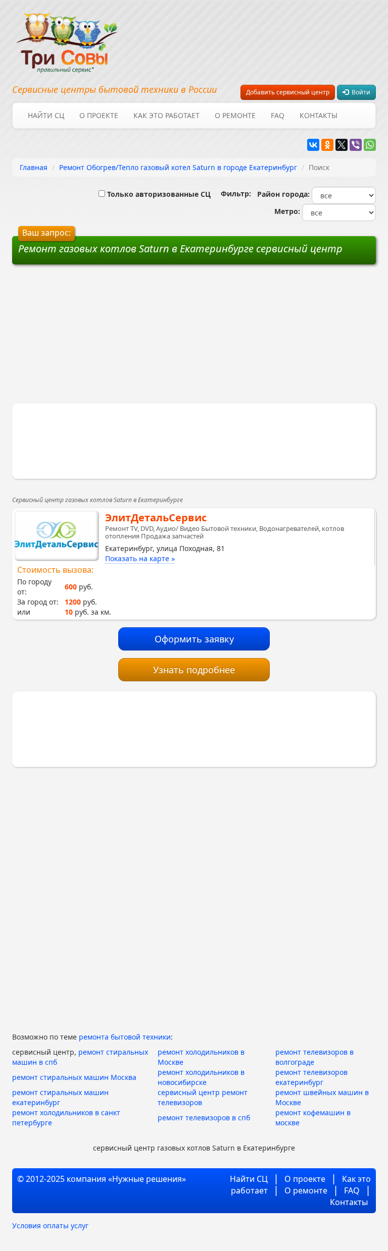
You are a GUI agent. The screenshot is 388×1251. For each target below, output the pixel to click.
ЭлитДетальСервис (156, 517)
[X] (341, 145)
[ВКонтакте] (313, 145)
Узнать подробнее (194, 670)
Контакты (318, 115)
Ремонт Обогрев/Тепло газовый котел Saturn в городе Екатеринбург (178, 167)
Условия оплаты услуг (50, 1225)
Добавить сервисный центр (287, 92)
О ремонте (235, 115)
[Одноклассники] (327, 145)
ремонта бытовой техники (125, 1037)
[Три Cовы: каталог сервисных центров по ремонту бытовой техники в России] (66, 36)
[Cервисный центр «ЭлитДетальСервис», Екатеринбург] (56, 535)
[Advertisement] (117, 338)
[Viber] (356, 145)
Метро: (285, 211)
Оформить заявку (194, 639)
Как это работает (166, 115)
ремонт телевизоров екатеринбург (311, 1077)
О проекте (98, 115)
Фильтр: (232, 193)
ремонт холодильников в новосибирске (201, 1077)
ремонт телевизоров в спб (204, 1117)
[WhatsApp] (370, 145)
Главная (33, 167)
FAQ (277, 115)
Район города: (281, 194)
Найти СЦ (46, 115)
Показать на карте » (140, 558)
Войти (359, 92)
